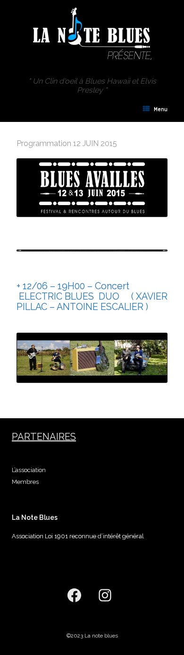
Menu (160, 109)
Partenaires (44, 436)
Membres (25, 481)
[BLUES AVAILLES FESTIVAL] (92, 32)
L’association (29, 470)
